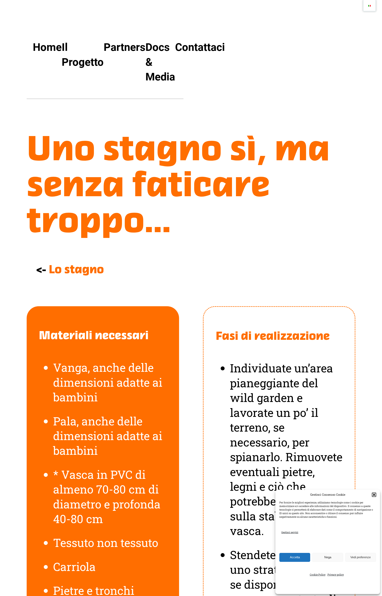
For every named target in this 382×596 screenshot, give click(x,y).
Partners (124, 47)
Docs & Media (160, 62)
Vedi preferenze (360, 557)
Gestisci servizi (289, 532)
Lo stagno (76, 270)
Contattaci (200, 47)
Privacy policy (335, 574)
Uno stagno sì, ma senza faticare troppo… (178, 187)
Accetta (295, 557)
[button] (374, 495)
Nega (327, 557)
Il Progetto (83, 54)
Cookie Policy (317, 574)
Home (47, 47)
